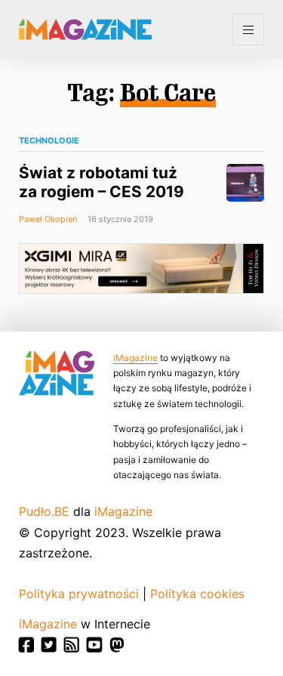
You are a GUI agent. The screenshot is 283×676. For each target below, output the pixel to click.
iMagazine (135, 357)
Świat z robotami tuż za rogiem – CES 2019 (101, 182)
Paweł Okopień (48, 219)
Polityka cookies (197, 593)
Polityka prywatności (79, 593)
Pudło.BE (44, 511)
